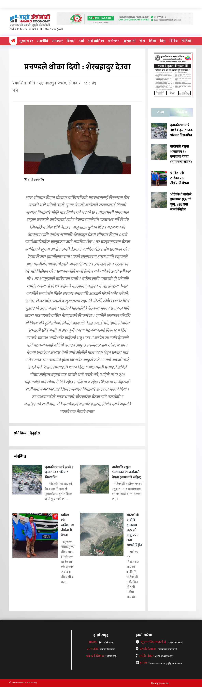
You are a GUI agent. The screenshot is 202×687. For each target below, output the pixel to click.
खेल (142, 41)
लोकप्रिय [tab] (181, 112)
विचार (71, 41)
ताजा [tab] (160, 112)
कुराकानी (129, 41)
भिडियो (186, 41)
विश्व (162, 41)
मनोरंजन (113, 41)
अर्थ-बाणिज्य (96, 41)
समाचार (57, 41)
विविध (173, 41)
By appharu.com (160, 683)
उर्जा (81, 41)
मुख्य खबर (26, 41)
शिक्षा (152, 41)
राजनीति (42, 41)
